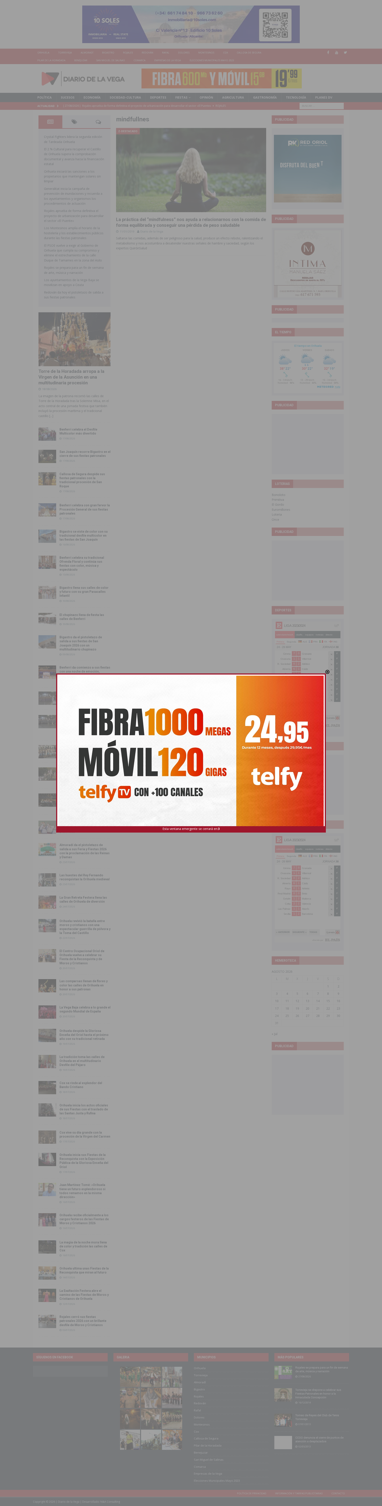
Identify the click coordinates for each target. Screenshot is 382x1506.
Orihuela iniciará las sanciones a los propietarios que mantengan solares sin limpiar (72, 176)
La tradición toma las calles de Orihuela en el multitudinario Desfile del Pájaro (82, 1061)
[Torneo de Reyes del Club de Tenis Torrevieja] (283, 1420)
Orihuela (43, 52)
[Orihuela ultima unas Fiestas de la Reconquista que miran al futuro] (47, 1273)
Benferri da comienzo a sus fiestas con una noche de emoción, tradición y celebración (84, 671)
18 (287, 1008)
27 (307, 1016)
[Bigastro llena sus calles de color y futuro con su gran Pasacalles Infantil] (47, 592)
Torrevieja (65, 52)
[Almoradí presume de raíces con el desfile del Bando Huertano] (47, 827)
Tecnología (296, 97)
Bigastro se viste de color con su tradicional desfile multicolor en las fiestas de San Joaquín (83, 535)
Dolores (183, 52)
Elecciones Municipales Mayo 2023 (212, 60)
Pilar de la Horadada (51, 60)
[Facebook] (328, 52)
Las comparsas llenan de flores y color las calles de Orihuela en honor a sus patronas (83, 985)
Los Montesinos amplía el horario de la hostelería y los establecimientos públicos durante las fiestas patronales (73, 233)
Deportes (158, 97)
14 (318, 1001)
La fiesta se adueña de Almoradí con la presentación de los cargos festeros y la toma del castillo (84, 773)
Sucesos (67, 97)
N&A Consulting (110, 1502)
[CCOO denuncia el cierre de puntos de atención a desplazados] (283, 1442)
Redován (147, 52)
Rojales (128, 52)
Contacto (338, 1493)
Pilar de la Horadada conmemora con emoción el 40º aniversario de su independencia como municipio (84, 799)
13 (307, 1001)
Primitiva (278, 500)
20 (307, 1008)
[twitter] (345, 52)
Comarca (139, 60)
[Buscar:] (322, 105)
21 (318, 1008)
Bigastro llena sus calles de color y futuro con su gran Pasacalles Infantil (84, 591)
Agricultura (233, 97)
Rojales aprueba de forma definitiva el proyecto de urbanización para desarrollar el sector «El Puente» (74, 216)
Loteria (277, 514)
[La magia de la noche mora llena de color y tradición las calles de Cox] (47, 1247)
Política (44, 97)
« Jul (274, 1034)
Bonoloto (278, 495)
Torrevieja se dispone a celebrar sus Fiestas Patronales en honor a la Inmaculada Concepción (318, 1393)
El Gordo (278, 504)
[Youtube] (337, 52)
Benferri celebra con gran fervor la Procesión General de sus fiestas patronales (84, 509)
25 (287, 1016)
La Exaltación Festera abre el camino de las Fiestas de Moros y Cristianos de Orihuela (84, 1294)
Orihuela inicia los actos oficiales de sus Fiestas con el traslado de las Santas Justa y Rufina (83, 1109)
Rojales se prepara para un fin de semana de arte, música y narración (321, 1369)
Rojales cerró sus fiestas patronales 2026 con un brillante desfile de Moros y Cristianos (82, 1321)
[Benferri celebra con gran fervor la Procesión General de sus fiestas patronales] (47, 510)
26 (297, 1016)
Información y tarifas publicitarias (299, 1493)
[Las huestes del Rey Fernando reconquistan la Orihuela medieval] (47, 879)
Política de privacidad (251, 1493)
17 (277, 1008)
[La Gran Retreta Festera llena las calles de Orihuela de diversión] (47, 902)
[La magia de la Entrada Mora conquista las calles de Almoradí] (47, 751)
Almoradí (87, 52)
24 (277, 1016)
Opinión (206, 97)
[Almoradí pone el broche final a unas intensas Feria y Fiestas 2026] (47, 698)
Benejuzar (80, 60)
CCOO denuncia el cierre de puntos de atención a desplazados (319, 1439)
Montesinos (206, 52)
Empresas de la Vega (167, 60)
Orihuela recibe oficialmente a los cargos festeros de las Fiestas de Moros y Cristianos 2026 (84, 1219)
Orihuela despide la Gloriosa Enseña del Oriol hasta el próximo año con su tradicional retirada (84, 1035)
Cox (225, 52)
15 (328, 1001)
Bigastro (108, 52)
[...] (51, 416)
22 (328, 1008)
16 (338, 1001)
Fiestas (181, 97)
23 (338, 1008)
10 (277, 1001)
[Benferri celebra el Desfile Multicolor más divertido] (47, 434)
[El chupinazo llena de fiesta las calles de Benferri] (47, 619)
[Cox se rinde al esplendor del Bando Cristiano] (47, 1087)
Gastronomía (265, 97)
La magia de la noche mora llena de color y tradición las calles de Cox (83, 1246)
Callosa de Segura (249, 52)
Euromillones (281, 509)
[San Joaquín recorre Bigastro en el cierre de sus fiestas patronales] (47, 456)
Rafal (165, 52)
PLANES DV (323, 97)
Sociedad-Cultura (125, 97)
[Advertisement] (308, 443)
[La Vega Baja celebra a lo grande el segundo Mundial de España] (47, 1012)
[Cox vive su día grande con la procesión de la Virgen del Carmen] (47, 1137)
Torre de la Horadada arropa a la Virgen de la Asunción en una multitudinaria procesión (71, 377)
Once (275, 519)
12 (297, 1001)
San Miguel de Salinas (110, 60)
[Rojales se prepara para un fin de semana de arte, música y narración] (283, 1372)
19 (297, 1008)
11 (287, 1001)
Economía (92, 97)
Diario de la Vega (151, 231)
